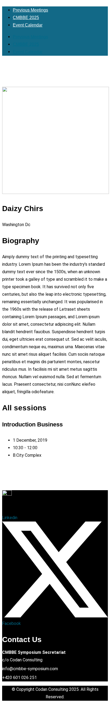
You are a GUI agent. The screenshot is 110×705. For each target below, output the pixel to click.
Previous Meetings (30, 10)
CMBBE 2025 (26, 17)
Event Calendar (27, 25)
